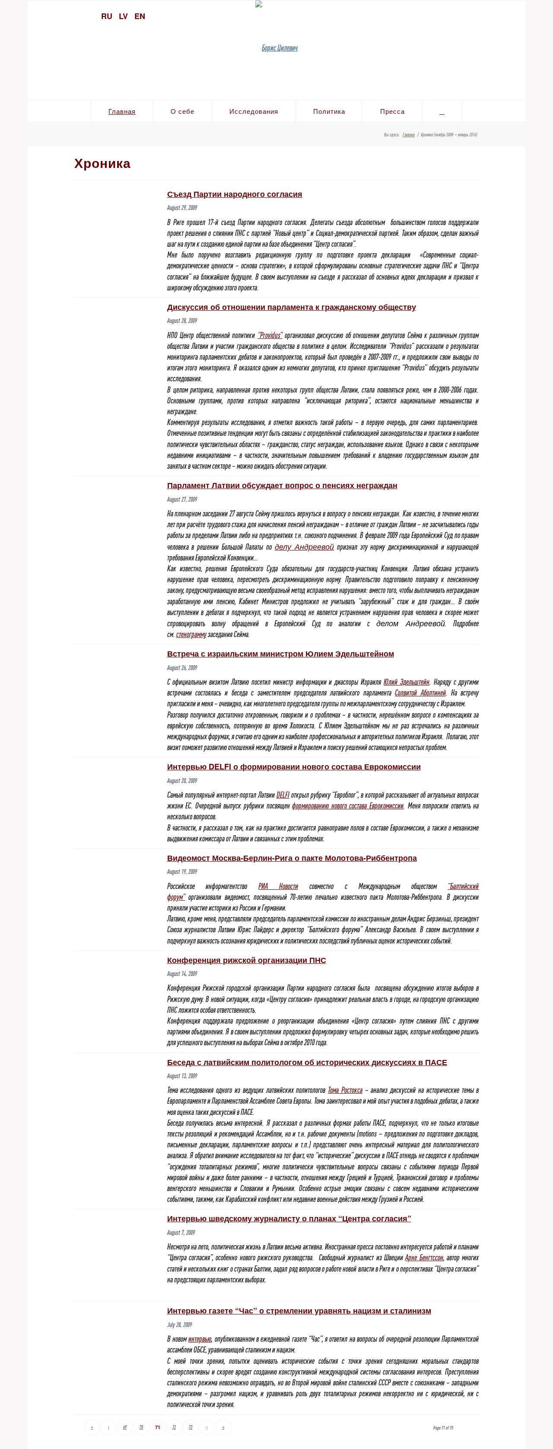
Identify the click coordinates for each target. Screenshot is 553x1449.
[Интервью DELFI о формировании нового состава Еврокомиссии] (117, 778)
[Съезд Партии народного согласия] (117, 209)
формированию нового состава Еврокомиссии (348, 805)
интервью (199, 1338)
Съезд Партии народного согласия (234, 194)
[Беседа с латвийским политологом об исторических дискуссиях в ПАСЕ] (117, 1089)
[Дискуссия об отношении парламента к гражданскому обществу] (117, 322)
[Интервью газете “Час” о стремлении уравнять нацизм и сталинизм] (117, 1336)
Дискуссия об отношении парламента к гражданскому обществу (291, 306)
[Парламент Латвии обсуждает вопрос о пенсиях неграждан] (117, 491)
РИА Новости (278, 886)
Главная (409, 134)
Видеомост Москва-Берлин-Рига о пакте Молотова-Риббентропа (292, 857)
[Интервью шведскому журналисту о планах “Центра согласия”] (117, 1255)
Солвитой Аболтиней (420, 692)
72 (174, 1427)
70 (141, 1427)
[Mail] (514, 15)
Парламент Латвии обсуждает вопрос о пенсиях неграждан (282, 485)
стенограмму (191, 634)
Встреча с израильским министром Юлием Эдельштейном (280, 653)
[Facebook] (499, 15)
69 (125, 1427)
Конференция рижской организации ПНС (246, 960)
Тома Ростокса (345, 1090)
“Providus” (270, 335)
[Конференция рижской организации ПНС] (117, 975)
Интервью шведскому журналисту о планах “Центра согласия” (289, 1218)
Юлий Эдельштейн (406, 681)
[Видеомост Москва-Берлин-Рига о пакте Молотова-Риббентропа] (117, 858)
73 (190, 1427)
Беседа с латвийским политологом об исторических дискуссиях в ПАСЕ (307, 1062)
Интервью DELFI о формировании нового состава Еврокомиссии (294, 766)
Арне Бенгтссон (424, 1257)
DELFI (282, 794)
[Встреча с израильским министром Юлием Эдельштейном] (117, 686)
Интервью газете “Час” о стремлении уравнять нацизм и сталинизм (299, 1310)
